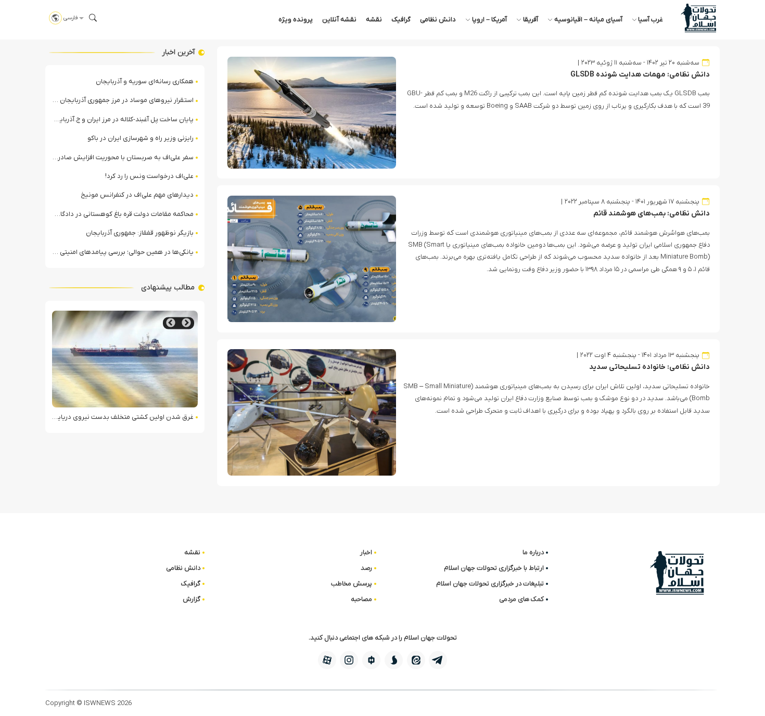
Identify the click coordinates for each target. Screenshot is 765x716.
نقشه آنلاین (339, 19)
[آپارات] (327, 660)
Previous (186, 323)
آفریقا (530, 19)
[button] (93, 18)
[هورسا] (371, 660)
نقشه (374, 19)
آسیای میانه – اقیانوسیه (588, 19)
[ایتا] (416, 660)
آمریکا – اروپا (489, 19)
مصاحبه (361, 599)
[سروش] (394, 660)
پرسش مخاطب (351, 583)
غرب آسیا (650, 19)
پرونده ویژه (295, 19)
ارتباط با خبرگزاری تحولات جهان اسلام (494, 568)
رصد (366, 568)
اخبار (366, 552)
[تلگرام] (438, 660)
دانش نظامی (438, 19)
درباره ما (533, 552)
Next (170, 323)
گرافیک (401, 19)
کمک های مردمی (521, 599)
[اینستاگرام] (349, 660)
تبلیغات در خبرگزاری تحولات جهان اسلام (490, 583)
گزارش (191, 599)
